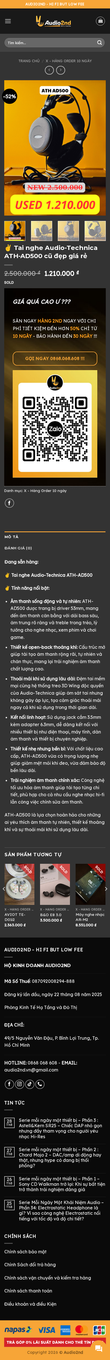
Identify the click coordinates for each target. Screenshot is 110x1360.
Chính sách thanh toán (28, 1291)
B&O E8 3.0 (50, 914)
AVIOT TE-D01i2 (15, 917)
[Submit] (99, 43)
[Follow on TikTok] (29, 1084)
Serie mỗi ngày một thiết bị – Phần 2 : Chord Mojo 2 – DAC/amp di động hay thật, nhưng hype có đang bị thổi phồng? (60, 1158)
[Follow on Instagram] (19, 1084)
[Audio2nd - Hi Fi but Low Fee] (53, 21)
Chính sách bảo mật (25, 1251)
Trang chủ (28, 61)
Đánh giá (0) (18, 548)
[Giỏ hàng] (100, 21)
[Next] (97, 147)
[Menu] (8, 21)
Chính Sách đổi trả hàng (30, 1264)
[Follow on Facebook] (9, 1084)
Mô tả (11, 537)
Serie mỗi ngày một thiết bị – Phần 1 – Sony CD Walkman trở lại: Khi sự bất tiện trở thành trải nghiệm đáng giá (62, 1184)
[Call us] (40, 1084)
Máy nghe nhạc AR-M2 (90, 917)
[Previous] (13, 147)
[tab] (55, 537)
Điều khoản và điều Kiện (30, 1304)
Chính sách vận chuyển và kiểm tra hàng (47, 1278)
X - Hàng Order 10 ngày (69, 61)
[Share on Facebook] (9, 503)
